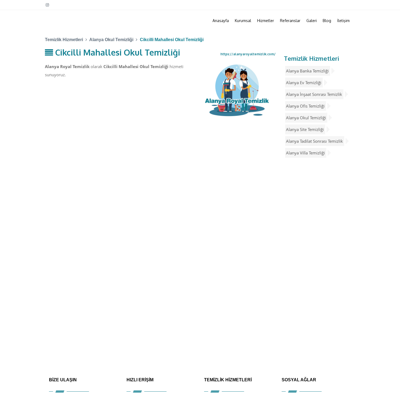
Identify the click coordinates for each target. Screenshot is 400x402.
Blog (327, 20)
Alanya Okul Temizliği (306, 117)
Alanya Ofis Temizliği (305, 106)
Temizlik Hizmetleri (311, 58)
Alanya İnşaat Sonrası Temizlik (314, 94)
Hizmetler (265, 20)
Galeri (311, 20)
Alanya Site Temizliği (305, 129)
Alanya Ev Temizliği (303, 82)
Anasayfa (221, 20)
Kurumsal (243, 20)
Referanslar (290, 20)
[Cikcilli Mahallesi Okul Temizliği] (237, 90)
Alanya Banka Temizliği (307, 71)
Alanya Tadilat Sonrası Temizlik (314, 141)
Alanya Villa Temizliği (305, 153)
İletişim (343, 20)
